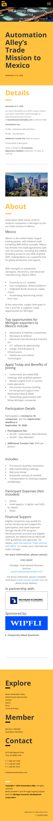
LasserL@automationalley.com (26, 571)
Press (7, 705)
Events (8, 703)
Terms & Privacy (11, 708)
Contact (8, 700)
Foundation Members (14, 732)
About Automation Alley (15, 694)
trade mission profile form (31, 579)
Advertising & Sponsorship (16, 697)
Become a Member (13, 729)
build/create (43, 815)
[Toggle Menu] (49, 3)
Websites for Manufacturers (36, 812)
